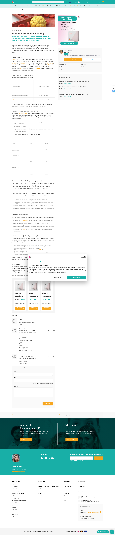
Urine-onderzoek (26, 5)
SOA (75, 5)
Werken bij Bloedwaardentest (44, 495)
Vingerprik (82, 5)
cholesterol (37, 68)
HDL (21, 68)
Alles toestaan (76, 277)
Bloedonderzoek (15, 5)
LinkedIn (91, 59)
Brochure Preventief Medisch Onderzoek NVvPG (48, 486)
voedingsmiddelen (25, 220)
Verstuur (47, 403)
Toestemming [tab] (37, 261)
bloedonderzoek (23, 113)
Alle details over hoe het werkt (18, 493)
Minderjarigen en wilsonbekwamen (19, 495)
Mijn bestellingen (81, 486)
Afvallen (23, 229)
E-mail (15, 377)
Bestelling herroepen (82, 488)
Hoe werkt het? (15, 486)
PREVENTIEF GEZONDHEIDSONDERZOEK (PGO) (22, 519)
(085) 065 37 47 (84, 496)
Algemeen (18, 30)
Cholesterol (14, 59)
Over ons (40, 484)
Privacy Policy (15, 502)
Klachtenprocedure (16, 516)
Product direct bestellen (19, 308)
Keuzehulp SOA (15, 514)
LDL (49, 65)
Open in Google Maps (93, 512)
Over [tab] (77, 261)
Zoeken (62, 2)
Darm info (49, 5)
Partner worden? (41, 493)
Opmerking (16, 386)
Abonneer (98, 458)
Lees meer (23, 439)
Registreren (80, 484)
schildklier (40, 249)
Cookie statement (15, 509)
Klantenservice (93, 2)
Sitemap (13, 512)
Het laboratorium (41, 488)
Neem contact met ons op (18, 471)
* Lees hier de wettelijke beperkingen (76, 460)
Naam (15, 371)
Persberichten (41, 491)
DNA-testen (58, 5)
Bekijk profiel (73, 59)
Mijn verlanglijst (81, 491)
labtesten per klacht (93, 5)
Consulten (67, 5)
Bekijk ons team (70, 439)
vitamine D (21, 63)
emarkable (50, 531)
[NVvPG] (76, 2)
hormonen (14, 63)
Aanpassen (56, 277)
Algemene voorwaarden (17, 505)
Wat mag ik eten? (39, 5)
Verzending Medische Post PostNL (19, 500)
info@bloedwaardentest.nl (86, 500)
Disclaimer (14, 507)
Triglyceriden (15, 99)
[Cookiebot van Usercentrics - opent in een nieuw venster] (80, 257)
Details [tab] (57, 261)
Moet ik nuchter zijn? (16, 488)
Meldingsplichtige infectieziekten (19, 498)
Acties (65, 498)
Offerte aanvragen (85, 2)
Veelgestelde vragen (16, 484)
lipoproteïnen (50, 63)
